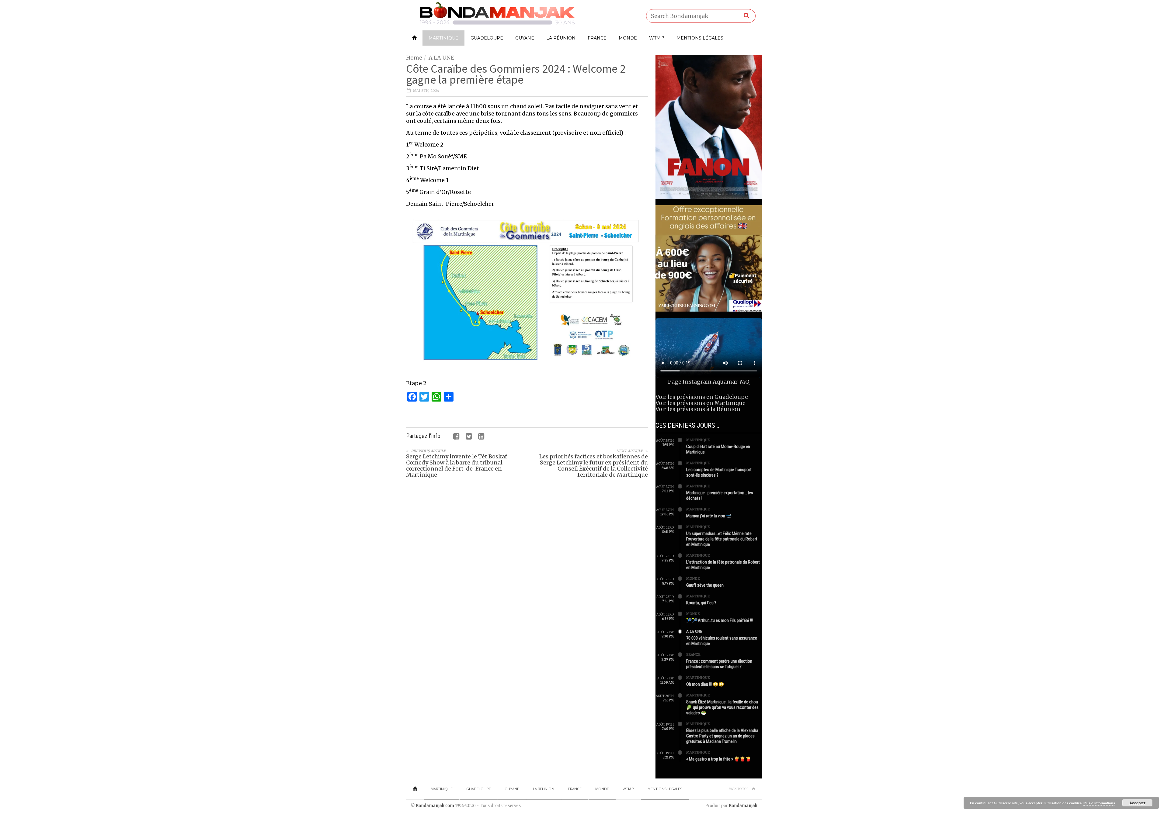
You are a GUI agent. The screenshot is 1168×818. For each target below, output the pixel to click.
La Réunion (560, 38)
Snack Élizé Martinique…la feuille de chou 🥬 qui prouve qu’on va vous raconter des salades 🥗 (722, 707)
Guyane (524, 38)
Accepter (1137, 803)
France (597, 38)
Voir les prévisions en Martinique (700, 402)
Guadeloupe (487, 38)
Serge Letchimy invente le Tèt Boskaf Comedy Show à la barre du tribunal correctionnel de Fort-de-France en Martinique (456, 465)
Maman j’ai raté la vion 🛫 (709, 516)
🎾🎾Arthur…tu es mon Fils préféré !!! (719, 620)
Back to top (739, 788)
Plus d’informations (1099, 803)
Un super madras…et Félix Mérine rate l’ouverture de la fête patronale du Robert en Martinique (721, 539)
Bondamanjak (743, 805)
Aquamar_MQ (731, 381)
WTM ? (656, 38)
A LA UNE (441, 57)
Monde (628, 38)
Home (414, 57)
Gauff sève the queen (705, 585)
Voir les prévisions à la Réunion (697, 409)
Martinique (443, 38)
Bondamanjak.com (435, 805)
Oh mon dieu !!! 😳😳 (705, 684)
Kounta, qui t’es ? (701, 603)
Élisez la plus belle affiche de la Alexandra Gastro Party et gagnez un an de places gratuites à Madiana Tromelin (722, 736)
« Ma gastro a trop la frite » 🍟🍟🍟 (718, 759)
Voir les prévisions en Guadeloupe (701, 396)
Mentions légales (699, 38)
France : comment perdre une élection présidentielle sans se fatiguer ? (719, 663)
